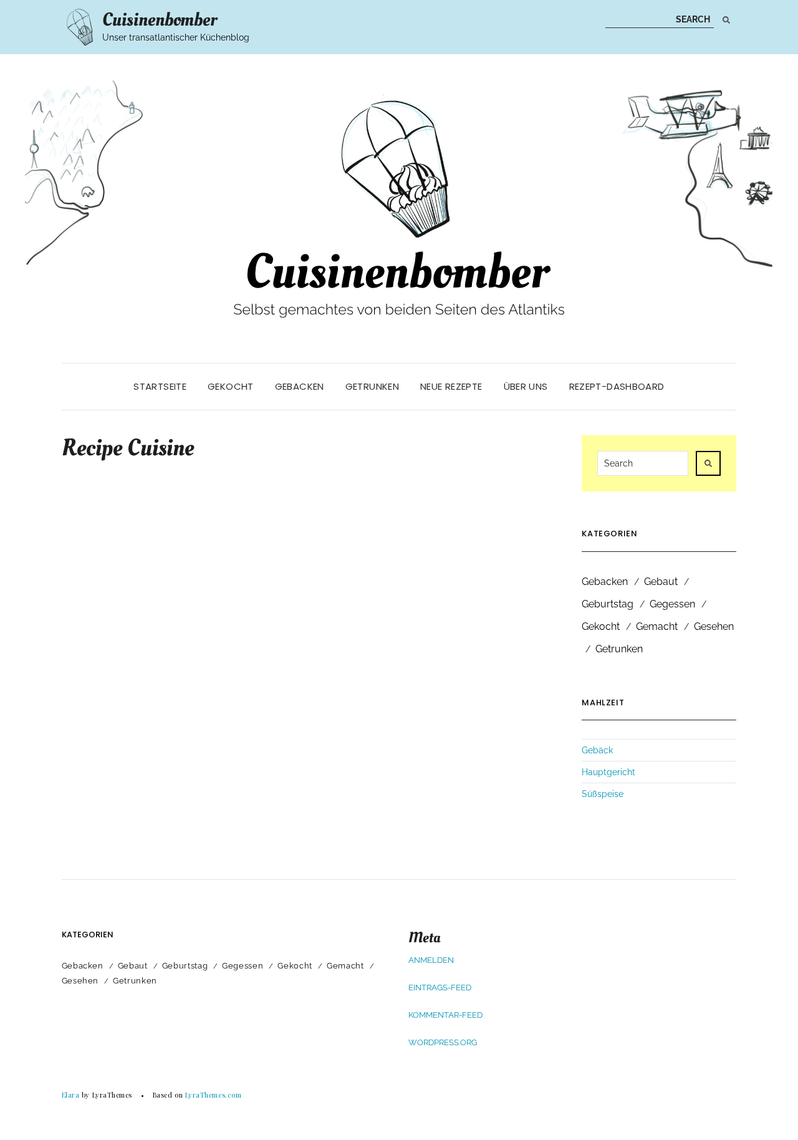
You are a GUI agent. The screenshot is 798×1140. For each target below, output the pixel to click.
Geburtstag (607, 604)
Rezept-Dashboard (617, 386)
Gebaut (661, 581)
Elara (71, 1094)
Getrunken (372, 386)
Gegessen (672, 604)
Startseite (159, 386)
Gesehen (714, 626)
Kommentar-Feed (445, 1015)
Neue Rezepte (451, 386)
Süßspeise (602, 794)
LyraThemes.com (213, 1094)
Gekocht (231, 386)
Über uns (526, 386)
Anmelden (431, 960)
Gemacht (657, 626)
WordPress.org (442, 1042)
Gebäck (597, 750)
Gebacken (299, 386)
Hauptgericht (608, 772)
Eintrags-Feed (439, 987)
